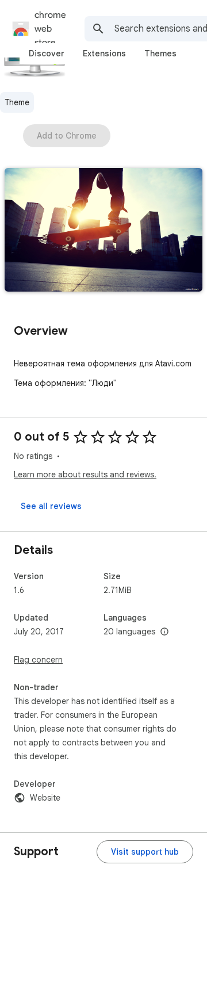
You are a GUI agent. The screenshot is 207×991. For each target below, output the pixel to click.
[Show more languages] (164, 632)
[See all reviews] (51, 506)
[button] (103, 231)
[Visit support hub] (145, 852)
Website (45, 798)
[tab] (47, 53)
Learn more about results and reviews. (85, 474)
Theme (17, 102)
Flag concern (38, 660)
